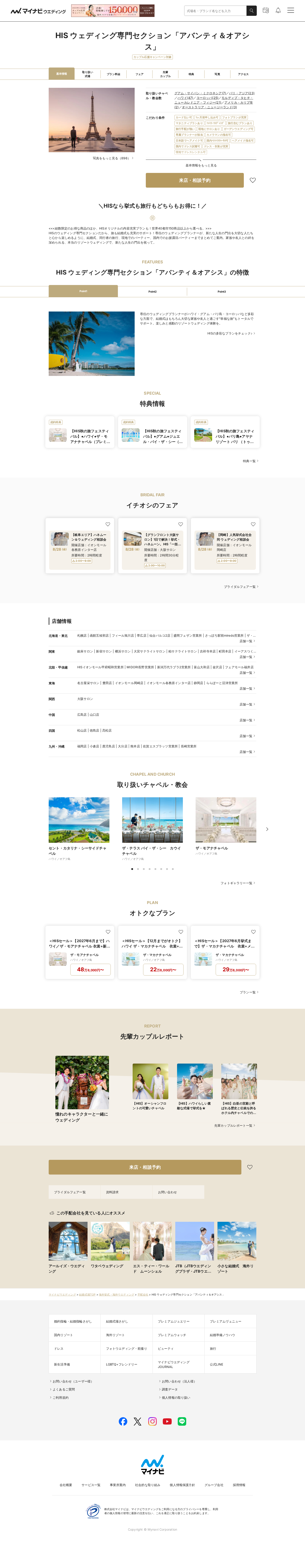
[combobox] (215, 10)
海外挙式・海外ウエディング (116, 1294)
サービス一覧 (90, 1485)
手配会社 (143, 1294)
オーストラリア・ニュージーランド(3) (209, 107)
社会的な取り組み (147, 1485)
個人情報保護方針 (182, 1485)
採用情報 (239, 1485)
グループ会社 (214, 1485)
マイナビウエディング (62, 1294)
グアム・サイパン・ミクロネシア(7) (200, 93)
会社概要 (66, 1485)
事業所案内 (118, 1485)
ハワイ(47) (185, 98)
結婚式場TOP (87, 1294)
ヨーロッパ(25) (207, 98)
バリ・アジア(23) (242, 93)
